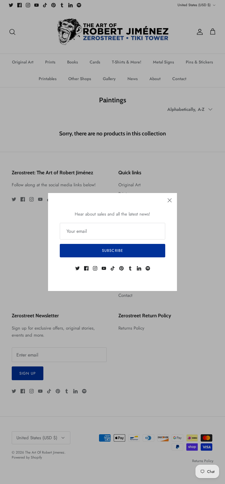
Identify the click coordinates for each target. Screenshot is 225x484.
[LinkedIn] (139, 268)
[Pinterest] (121, 268)
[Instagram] (95, 268)
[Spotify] (148, 268)
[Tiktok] (112, 268)
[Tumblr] (130, 268)
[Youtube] (104, 268)
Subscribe (112, 250)
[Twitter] (77, 268)
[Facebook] (86, 268)
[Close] (169, 200)
